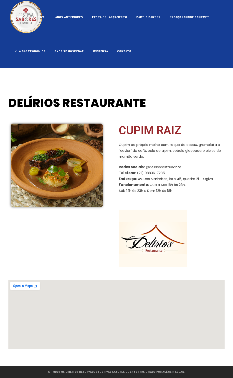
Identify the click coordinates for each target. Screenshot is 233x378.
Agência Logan (173, 371)
